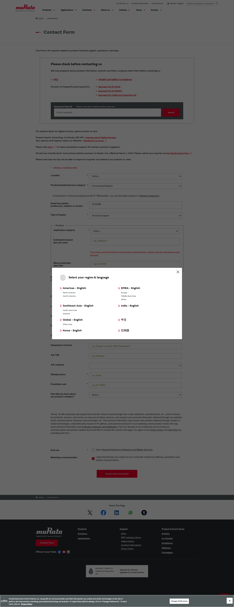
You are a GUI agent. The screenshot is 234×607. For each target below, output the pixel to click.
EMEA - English (130, 288)
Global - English (73, 319)
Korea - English (72, 330)
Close (178, 272)
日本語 (125, 330)
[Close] (230, 601)
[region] (117, 601)
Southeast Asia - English (78, 305)
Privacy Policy (26, 604)
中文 (123, 319)
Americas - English (74, 288)
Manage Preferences (179, 601)
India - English (130, 305)
